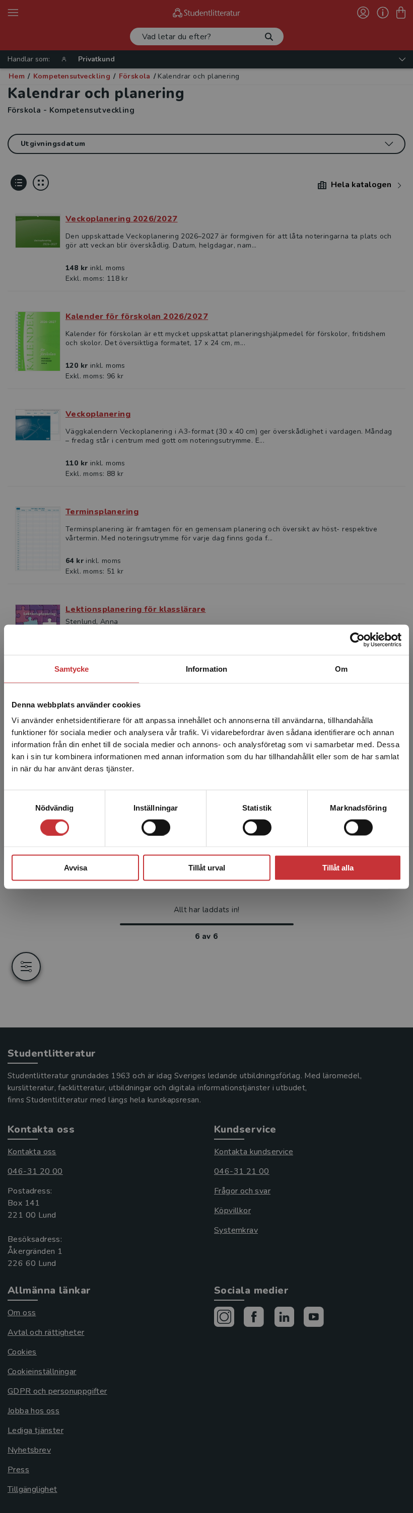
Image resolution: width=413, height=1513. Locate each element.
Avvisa (75, 867)
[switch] (156, 827)
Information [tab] (206, 668)
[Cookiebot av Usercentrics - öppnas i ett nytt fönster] (357, 639)
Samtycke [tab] (71, 668)
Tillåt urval (206, 867)
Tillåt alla (338, 867)
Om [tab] (341, 668)
